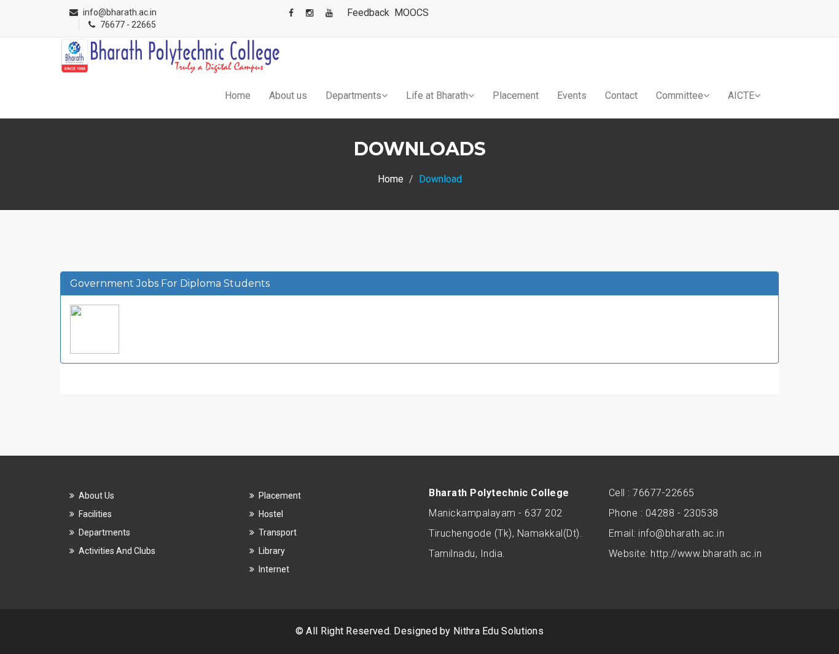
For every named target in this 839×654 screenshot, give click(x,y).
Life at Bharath (437, 95)
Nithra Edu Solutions (498, 631)
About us (288, 95)
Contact (621, 95)
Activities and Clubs (117, 551)
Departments (353, 95)
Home (238, 95)
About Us (96, 495)
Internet (274, 569)
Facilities (95, 514)
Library (272, 551)
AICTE (741, 95)
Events (572, 95)
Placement (516, 95)
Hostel (271, 514)
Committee (679, 95)
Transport (278, 532)
